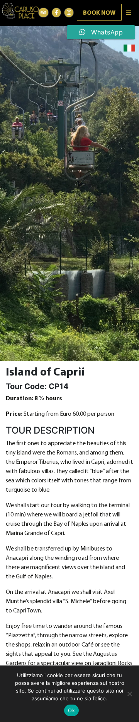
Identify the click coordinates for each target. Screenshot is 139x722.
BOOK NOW (99, 13)
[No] (129, 694)
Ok (71, 710)
